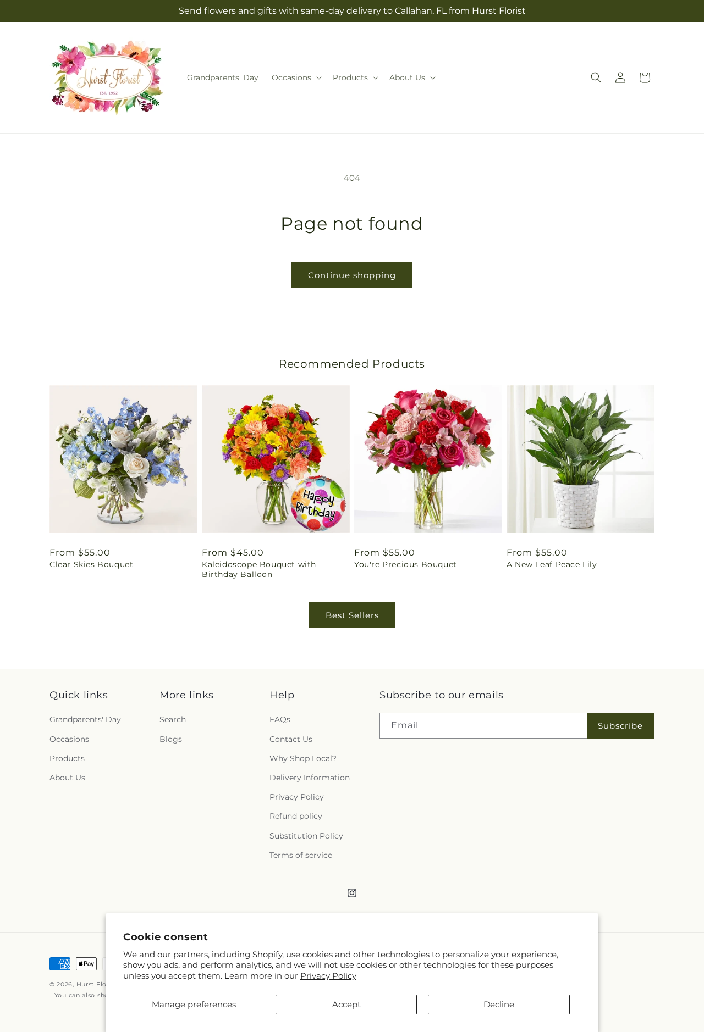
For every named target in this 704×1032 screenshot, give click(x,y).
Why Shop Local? (303, 758)
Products (67, 758)
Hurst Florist (96, 984)
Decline (498, 1004)
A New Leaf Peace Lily (552, 564)
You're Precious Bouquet (405, 564)
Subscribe (620, 725)
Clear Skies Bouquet (91, 564)
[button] (295, 77)
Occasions (69, 739)
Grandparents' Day (85, 719)
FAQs (280, 719)
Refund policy (296, 816)
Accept (346, 1004)
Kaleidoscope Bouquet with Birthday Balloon (259, 569)
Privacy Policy (328, 975)
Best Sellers (352, 615)
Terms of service (301, 855)
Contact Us (291, 739)
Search (173, 719)
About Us (67, 778)
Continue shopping (352, 275)
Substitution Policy (306, 836)
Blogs (171, 739)
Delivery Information (310, 778)
